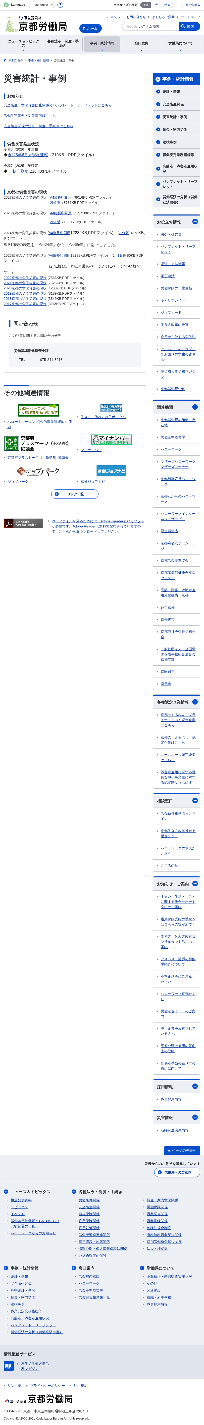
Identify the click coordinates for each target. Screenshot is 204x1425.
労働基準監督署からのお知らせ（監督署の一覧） (35, 1223)
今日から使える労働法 (178, 337)
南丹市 (166, 684)
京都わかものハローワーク (178, 498)
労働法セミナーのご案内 (178, 1013)
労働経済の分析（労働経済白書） (180, 199)
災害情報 (165, 1117)
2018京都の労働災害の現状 (25, 299)
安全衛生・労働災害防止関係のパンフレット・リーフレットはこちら (58, 105)
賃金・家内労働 (175, 129)
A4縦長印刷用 (61, 197)
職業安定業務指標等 (178, 155)
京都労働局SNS (173, 389)
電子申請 (168, 276)
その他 (152, 1283)
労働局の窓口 (89, 1276)
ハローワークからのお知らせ (33, 1233)
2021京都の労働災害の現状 (25, 283)
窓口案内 (87, 1268)
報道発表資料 (21, 1200)
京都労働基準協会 (175, 560)
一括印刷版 (19, 171)
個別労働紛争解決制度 (164, 1242)
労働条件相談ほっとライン (178, 816)
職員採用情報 (171, 1099)
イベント (18, 1214)
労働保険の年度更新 (176, 288)
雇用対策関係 (89, 1228)
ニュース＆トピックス (31, 1192)
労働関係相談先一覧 (94, 1297)
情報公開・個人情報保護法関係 (103, 1249)
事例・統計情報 (178, 79)
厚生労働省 (192, 5)
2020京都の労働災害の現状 (25, 288)
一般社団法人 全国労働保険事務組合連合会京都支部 (178, 654)
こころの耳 (169, 865)
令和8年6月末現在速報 (28, 155)
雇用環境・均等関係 (94, 1242)
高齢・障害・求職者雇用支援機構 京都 (178, 592)
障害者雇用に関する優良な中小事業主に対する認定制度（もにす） (178, 777)
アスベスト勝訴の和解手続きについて (178, 961)
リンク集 (14, 1386)
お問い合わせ (136, 17)
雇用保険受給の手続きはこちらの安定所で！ (178, 921)
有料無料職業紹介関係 (164, 1235)
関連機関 (165, 407)
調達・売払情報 (173, 264)
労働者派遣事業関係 (94, 1235)
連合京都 (168, 607)
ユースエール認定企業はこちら (178, 757)
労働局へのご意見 (178, 1172)
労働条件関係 (89, 1200)
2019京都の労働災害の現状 (25, 293)
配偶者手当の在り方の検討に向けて (178, 1065)
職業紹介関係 (157, 1214)
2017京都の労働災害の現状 (25, 304)
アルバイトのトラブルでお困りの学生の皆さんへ (178, 354)
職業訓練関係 (157, 1221)
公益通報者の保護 (92, 1256)
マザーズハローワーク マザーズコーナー (180, 464)
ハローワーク (171, 449)
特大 (167, 5)
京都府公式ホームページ (178, 545)
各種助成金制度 (159, 1228)
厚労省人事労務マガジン (178, 374)
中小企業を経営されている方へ (178, 1031)
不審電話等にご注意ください (178, 979)
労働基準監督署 (173, 437)
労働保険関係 (157, 1207)
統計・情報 (171, 91)
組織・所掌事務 (159, 1297)
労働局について (161, 1268)
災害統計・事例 (175, 117)
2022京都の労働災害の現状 (25, 278)
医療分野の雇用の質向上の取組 (178, 1048)
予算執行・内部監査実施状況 (169, 1276)
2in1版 (55, 203)
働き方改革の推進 (175, 325)
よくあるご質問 (163, 17)
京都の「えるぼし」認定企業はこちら (178, 739)
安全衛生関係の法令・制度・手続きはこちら (38, 126)
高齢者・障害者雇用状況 (180, 168)
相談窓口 (165, 801)
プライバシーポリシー (47, 1386)
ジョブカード (171, 312)
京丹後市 (168, 619)
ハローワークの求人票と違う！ (178, 850)
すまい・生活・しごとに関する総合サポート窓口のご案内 (178, 902)
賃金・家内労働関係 (162, 1200)
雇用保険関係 (89, 1221)
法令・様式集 (171, 234)
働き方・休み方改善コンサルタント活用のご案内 (178, 941)
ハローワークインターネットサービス (178, 516)
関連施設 (154, 1290)
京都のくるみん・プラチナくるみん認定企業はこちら (178, 720)
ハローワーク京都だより (178, 996)
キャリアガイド (173, 300)
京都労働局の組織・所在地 (178, 422)
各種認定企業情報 (173, 702)
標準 (146, 5)
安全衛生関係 (173, 104)
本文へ (115, 17)
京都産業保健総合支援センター (178, 575)
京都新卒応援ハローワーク (178, 481)
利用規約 (81, 1386)
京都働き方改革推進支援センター (178, 833)
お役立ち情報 (169, 222)
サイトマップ (190, 17)
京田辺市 (168, 672)
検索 (191, 26)
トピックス (19, 1207)
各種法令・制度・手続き (100, 1192)
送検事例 (170, 142)
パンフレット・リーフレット (180, 184)
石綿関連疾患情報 (175, 1130)
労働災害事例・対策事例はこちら (30, 116)
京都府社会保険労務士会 (178, 634)
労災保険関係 (89, 1214)
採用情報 (165, 1087)
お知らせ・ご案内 (173, 884)
